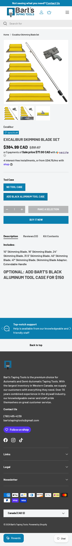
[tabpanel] (36, 262)
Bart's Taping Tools (19, 524)
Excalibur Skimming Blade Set (25, 34)
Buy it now (36, 219)
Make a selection (48, 209)
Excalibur (8, 126)
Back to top (36, 345)
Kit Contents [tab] (51, 236)
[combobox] (36, 23)
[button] (49, 12)
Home (6, 34)
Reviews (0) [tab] (30, 236)
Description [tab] (10, 236)
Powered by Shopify (38, 524)
